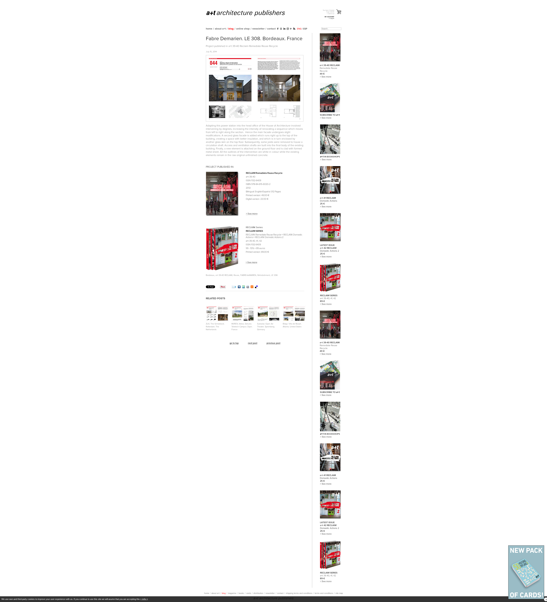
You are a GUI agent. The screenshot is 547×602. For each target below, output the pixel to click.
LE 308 (274, 275)
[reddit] (247, 287)
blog (231, 29)
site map (339, 593)
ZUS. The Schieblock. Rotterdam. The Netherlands (215, 327)
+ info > (144, 599)
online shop (243, 29)
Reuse (236, 275)
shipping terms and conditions (299, 593)
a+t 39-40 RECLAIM (224, 275)
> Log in (331, 18)
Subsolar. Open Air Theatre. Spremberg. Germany (266, 327)
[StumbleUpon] (243, 287)
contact (271, 29)
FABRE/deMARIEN (248, 275)
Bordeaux (210, 275)
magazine (232, 593)
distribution (258, 593)
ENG (299, 29)
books (241, 593)
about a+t (220, 29)
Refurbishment (263, 275)
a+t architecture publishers (249, 13)
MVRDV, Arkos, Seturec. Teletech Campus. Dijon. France (241, 327)
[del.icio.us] (256, 287)
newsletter (258, 29)
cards (248, 593)
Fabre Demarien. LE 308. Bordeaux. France (254, 38)
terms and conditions (324, 593)
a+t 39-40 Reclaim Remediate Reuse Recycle (253, 46)
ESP (305, 29)
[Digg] (239, 287)
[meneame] (252, 287)
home (209, 29)
